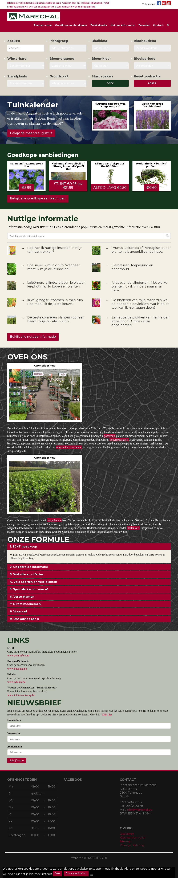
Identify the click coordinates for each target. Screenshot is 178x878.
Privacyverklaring (132, 845)
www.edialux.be (16, 682)
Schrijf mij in (16, 760)
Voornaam (13, 733)
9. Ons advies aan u (24, 619)
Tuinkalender (98, 25)
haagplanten (54, 520)
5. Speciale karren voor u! (29, 589)
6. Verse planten (22, 596)
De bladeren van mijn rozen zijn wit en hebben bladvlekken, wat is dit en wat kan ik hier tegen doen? (140, 304)
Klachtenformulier (133, 837)
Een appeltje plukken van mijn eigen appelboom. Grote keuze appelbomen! (140, 321)
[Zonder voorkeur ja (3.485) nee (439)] (68, 65)
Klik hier (107, 714)
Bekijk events (16, 2)
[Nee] (91, 875)
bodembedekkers (119, 439)
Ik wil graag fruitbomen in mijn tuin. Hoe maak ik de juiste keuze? (55, 302)
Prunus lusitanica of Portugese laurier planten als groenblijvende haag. (141, 250)
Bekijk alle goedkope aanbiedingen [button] (38, 198)
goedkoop (109, 436)
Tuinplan (143, 25)
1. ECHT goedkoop (23, 546)
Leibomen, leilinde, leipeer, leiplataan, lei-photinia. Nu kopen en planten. (56, 284)
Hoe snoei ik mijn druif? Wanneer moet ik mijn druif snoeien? (53, 267)
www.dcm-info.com (18, 655)
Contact (158, 25)
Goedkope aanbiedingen (71, 25)
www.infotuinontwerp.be (21, 695)
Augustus (33, 113)
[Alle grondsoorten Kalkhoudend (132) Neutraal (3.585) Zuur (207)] (68, 83)
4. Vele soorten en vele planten (33, 582)
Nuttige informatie (123, 25)
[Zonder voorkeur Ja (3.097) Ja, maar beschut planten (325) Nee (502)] (25, 65)
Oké (57, 873)
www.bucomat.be (17, 668)
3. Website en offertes (26, 574)
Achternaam (14, 746)
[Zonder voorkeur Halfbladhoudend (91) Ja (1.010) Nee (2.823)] (152, 48)
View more (110, 115)
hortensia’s (133, 528)
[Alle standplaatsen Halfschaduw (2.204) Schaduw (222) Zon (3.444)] (25, 83)
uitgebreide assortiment (69, 447)
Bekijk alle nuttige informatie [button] (33, 336)
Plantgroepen (43, 25)
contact (65, 6)
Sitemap (125, 841)
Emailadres (14, 720)
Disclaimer (127, 833)
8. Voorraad (18, 611)
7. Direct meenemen (25, 604)
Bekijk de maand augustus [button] (31, 133)
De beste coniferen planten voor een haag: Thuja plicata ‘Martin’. (55, 319)
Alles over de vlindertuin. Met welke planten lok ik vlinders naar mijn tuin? (139, 286)
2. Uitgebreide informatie (29, 567)
